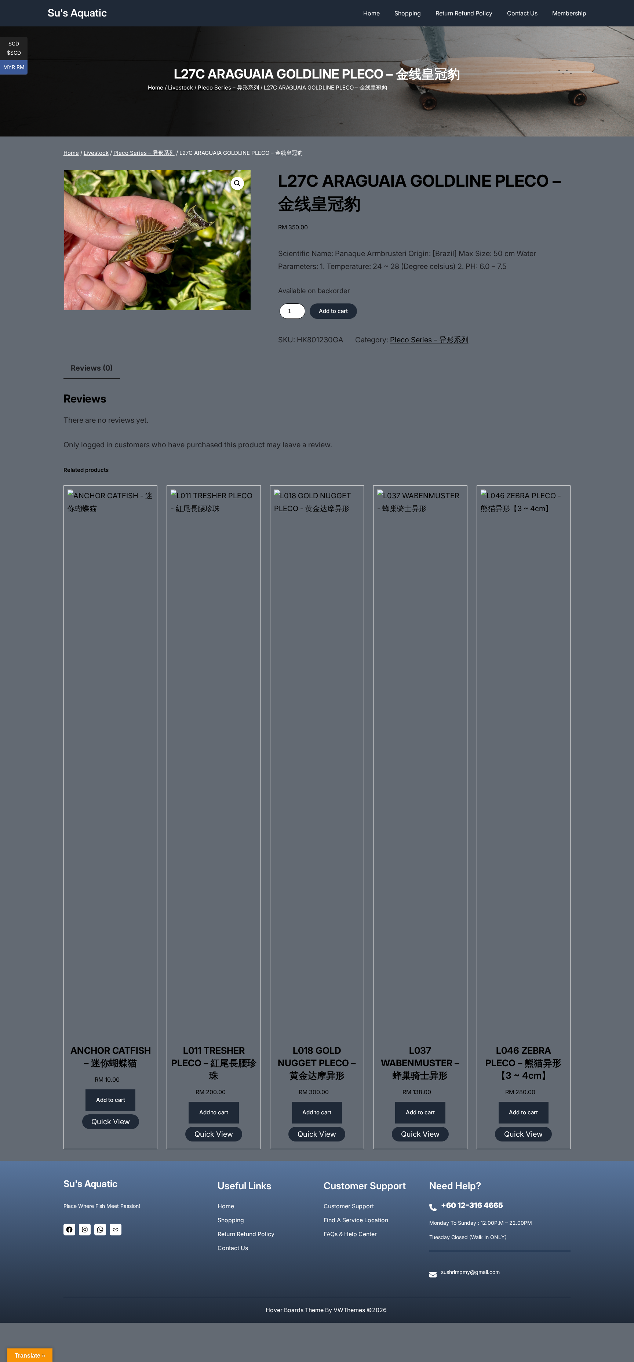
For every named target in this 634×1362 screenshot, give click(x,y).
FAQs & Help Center (350, 1234)
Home (155, 87)
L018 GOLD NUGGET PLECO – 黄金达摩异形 (317, 1063)
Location (376, 1220)
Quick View (110, 1121)
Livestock (180, 87)
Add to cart (333, 310)
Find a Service (344, 1220)
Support (363, 1206)
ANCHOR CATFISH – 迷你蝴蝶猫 (110, 1056)
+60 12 (453, 1205)
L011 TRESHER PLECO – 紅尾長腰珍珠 (213, 1063)
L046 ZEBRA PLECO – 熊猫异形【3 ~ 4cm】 (523, 1063)
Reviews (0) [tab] (92, 368)
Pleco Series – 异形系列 (228, 87)
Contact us (233, 1248)
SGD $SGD (17, 48)
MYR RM (15, 67)
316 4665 (486, 1205)
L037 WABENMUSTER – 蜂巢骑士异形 (420, 1063)
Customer (338, 1206)
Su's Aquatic (77, 13)
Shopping (231, 1220)
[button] (237, 183)
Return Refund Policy (246, 1234)
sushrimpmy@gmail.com (470, 1272)
